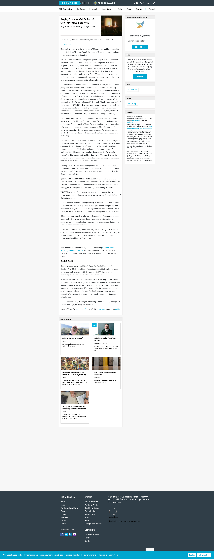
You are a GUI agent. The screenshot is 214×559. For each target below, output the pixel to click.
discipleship (132, 104)
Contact (63, 520)
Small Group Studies (92, 508)
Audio (87, 520)
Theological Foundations (69, 508)
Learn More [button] (113, 555)
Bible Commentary (65, 9)
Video (87, 517)
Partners (64, 511)
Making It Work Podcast (93, 524)
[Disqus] (90, 457)
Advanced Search (66, 529)
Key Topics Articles (91, 505)
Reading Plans (90, 514)
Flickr (117, 309)
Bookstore (64, 517)
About (142, 3)
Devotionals (93, 9)
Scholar (87, 541)
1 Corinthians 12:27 (68, 44)
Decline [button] (192, 555)
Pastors (130, 9)
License (63, 514)
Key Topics (81, 9)
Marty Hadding (81, 309)
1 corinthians (132, 90)
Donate (148, 3)
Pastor (87, 538)
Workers (120, 9)
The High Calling (90, 511)
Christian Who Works (92, 535)
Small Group (106, 9)
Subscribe (140, 47)
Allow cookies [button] (204, 555)
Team (63, 505)
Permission (101, 309)
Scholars (139, 9)
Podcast (152, 9)
